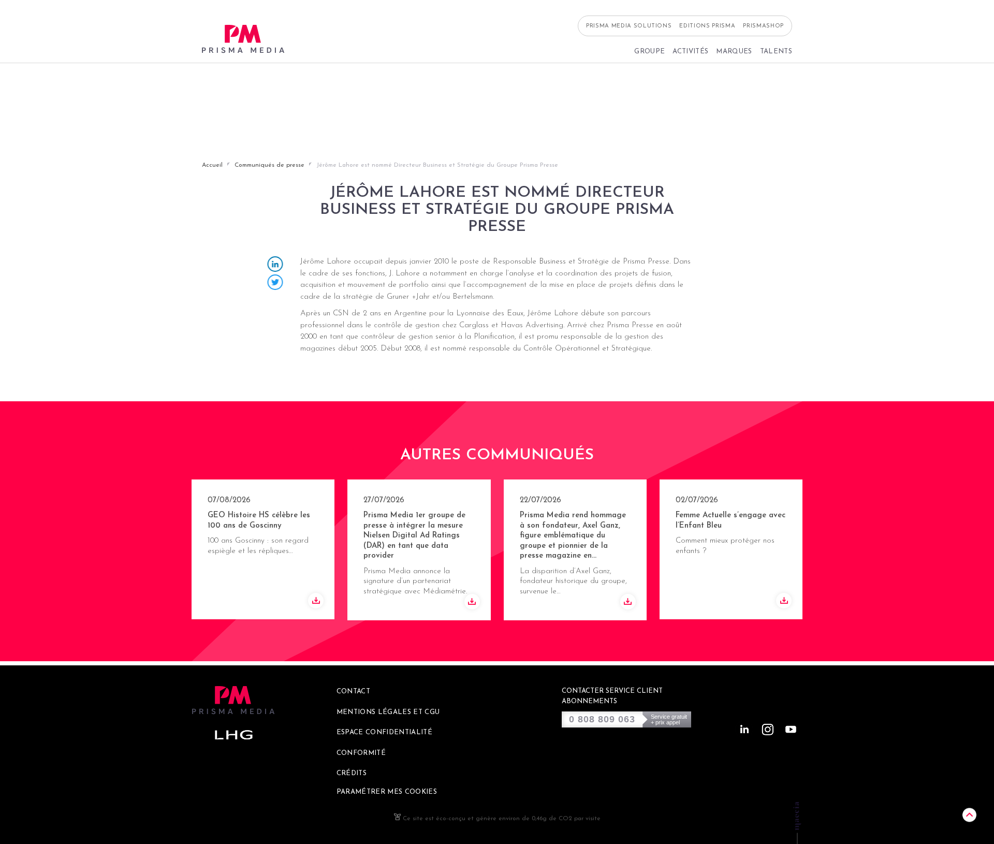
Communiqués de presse (269, 165)
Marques (734, 51)
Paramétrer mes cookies (387, 792)
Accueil (212, 165)
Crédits (352, 773)
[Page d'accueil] (243, 39)
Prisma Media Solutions (629, 26)
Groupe (649, 51)
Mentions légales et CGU (388, 712)
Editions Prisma (707, 26)
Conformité (361, 753)
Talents (776, 51)
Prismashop (763, 26)
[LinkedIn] (275, 265)
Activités (690, 51)
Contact (353, 691)
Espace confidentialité (384, 732)
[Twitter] (275, 283)
